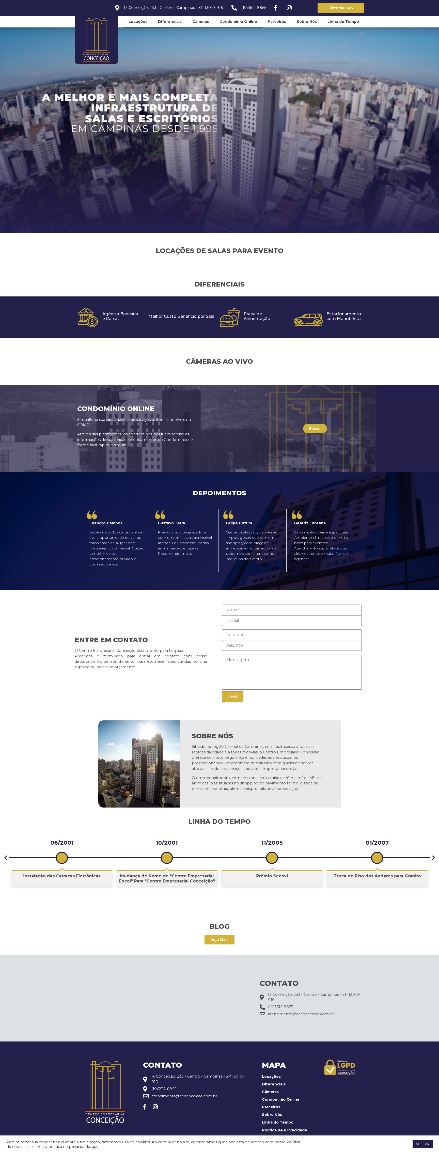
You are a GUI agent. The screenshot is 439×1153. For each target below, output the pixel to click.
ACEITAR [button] (423, 1144)
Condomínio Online (238, 21)
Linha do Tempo (343, 21)
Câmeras (200, 21)
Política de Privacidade (284, 1130)
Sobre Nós (307, 21)
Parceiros (277, 21)
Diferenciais (170, 21)
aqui (95, 1146)
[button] (6, 858)
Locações (138, 21)
